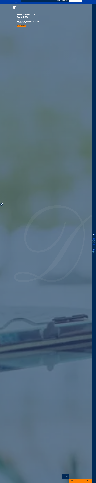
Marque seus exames (21, 26)
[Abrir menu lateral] (81, 1)
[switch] (62, 1)
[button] (2, 203)
